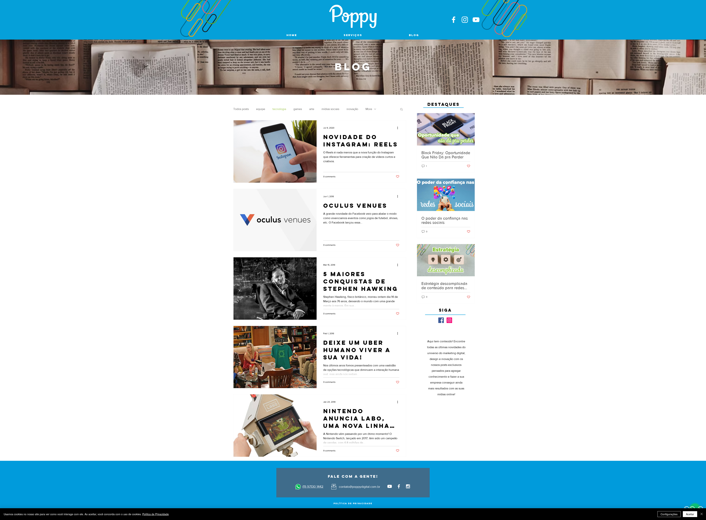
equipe (260, 109)
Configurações (669, 514)
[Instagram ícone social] (449, 320)
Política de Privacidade (155, 514)
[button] (401, 109)
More (369, 109)
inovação (352, 109)
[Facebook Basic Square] (441, 320)
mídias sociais (330, 109)
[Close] (701, 514)
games (297, 109)
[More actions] (399, 128)
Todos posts (241, 109)
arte (311, 109)
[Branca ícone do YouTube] (476, 19)
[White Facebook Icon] (453, 19)
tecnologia (279, 109)
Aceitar (690, 514)
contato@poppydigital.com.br (359, 487)
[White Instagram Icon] (465, 19)
